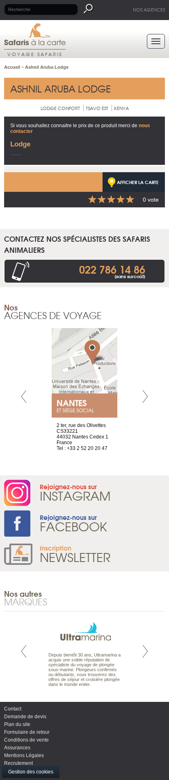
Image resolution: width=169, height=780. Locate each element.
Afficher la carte (138, 182)
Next (145, 396)
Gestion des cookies (30, 772)
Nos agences (149, 9)
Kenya (121, 108)
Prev (24, 396)
